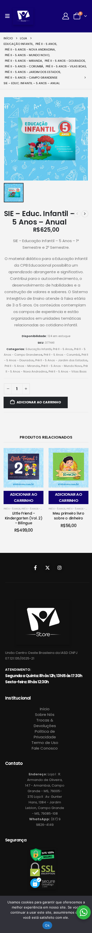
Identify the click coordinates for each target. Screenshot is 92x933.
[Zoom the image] (43, 603)
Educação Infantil (38, 349)
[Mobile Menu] (9, 16)
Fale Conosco (45, 748)
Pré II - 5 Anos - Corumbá (62, 355)
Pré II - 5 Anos (63, 349)
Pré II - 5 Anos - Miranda (22, 366)
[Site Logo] (23, 16)
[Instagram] (59, 568)
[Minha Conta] (66, 16)
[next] (84, 213)
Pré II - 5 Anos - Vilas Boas (68, 371)
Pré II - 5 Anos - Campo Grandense (42, 508)
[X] (47, 568)
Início (45, 709)
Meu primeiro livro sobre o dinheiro (68, 516)
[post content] (23, 468)
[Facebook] (35, 568)
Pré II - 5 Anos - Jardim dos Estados (61, 360)
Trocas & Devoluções (45, 722)
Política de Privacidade (45, 734)
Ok (47, 925)
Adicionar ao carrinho (39, 402)
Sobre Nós (44, 714)
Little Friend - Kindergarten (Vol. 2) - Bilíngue (23, 518)
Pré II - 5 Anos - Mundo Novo (61, 366)
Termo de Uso (44, 742)
